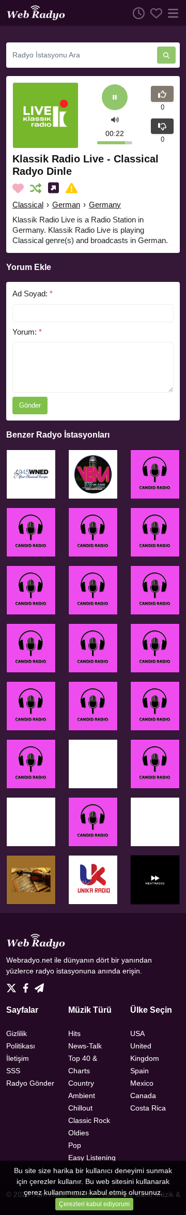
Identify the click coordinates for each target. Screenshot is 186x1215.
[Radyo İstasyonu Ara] (166, 55)
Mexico (141, 1083)
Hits (74, 1033)
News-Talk (85, 1046)
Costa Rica (148, 1108)
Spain (139, 1071)
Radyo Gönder (30, 1083)
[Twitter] (13, 985)
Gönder (30, 405)
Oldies (78, 1133)
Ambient (81, 1095)
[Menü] (171, 13)
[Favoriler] (153, 13)
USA (137, 1033)
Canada (143, 1095)
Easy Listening (92, 1157)
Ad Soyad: (32, 293)
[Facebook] (28, 985)
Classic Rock (89, 1120)
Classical (27, 204)
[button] (115, 119)
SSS (13, 1071)
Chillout (80, 1108)
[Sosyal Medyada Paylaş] (56, 188)
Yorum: (27, 331)
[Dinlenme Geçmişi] (136, 13)
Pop (74, 1145)
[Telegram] (39, 985)
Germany (105, 204)
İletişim (17, 1058)
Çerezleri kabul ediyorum (94, 1204)
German (66, 204)
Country (81, 1083)
